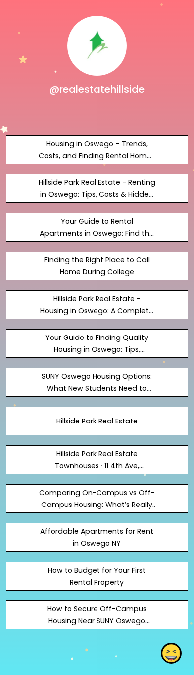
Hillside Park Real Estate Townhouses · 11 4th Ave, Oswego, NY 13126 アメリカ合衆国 (96, 466)
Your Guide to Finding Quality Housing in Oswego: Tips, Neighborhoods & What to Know (96, 349)
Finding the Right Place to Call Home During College (97, 266)
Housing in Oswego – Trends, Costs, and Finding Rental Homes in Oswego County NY (97, 155)
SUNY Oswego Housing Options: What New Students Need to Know (97, 388)
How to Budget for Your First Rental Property (97, 576)
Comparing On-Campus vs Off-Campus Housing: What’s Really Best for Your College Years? (97, 504)
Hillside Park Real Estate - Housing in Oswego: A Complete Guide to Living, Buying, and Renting (96, 316)
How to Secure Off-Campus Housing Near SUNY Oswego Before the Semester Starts (97, 621)
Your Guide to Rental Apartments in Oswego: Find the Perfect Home (97, 233)
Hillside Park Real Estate (97, 421)
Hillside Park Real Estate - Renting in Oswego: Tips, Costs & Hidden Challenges (97, 194)
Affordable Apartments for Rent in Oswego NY (96, 537)
